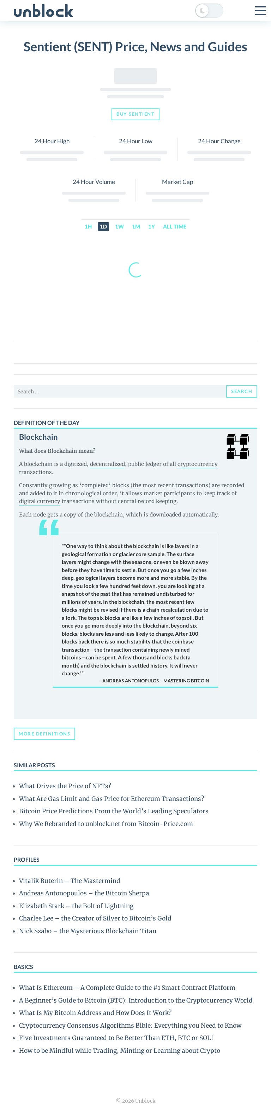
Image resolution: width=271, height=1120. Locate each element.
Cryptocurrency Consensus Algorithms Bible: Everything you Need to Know (130, 1025)
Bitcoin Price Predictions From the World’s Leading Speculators (114, 811)
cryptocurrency (197, 464)
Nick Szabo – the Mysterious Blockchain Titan (87, 931)
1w (119, 226)
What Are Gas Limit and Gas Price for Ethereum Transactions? (111, 799)
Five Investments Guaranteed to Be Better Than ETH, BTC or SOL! (116, 1038)
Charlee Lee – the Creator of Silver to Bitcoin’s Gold (95, 918)
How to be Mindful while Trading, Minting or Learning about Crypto (119, 1051)
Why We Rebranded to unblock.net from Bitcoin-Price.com (106, 824)
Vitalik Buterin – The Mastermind (69, 881)
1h (88, 226)
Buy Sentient (135, 114)
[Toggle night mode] (209, 11)
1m (136, 226)
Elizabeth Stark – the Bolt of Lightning (76, 906)
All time (174, 226)
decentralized (107, 464)
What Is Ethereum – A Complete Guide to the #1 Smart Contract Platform (127, 988)
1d (103, 226)
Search (241, 391)
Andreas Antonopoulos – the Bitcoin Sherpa (84, 893)
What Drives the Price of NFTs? (65, 786)
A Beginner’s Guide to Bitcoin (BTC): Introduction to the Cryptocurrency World (136, 1000)
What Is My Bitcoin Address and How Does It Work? (95, 1013)
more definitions (44, 734)
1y (151, 226)
